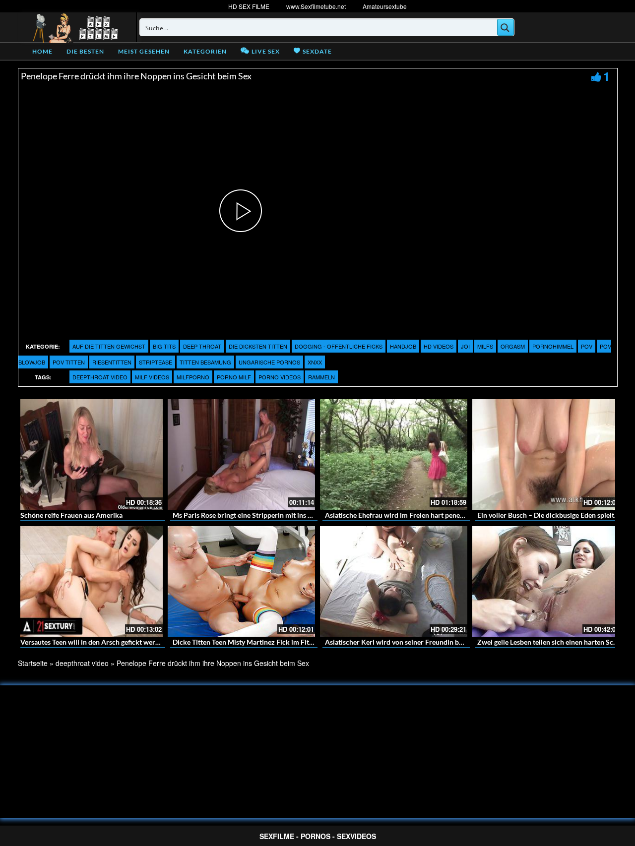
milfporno (193, 377)
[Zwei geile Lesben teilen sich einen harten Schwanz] (546, 581)
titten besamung (205, 362)
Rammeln (321, 377)
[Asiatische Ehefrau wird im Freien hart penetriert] (393, 454)
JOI (465, 346)
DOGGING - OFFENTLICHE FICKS (338, 346)
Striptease (155, 362)
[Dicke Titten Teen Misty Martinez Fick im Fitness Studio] (241, 581)
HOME (42, 51)
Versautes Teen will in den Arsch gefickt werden (93, 642)
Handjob (403, 346)
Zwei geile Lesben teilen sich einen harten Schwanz (555, 642)
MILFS (485, 346)
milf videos (152, 377)
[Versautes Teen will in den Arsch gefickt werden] (89, 581)
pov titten (69, 362)
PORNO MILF (234, 377)
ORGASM (513, 346)
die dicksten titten (258, 346)
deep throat (202, 346)
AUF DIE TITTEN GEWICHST (108, 346)
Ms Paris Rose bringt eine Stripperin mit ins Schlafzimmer (262, 515)
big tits (164, 346)
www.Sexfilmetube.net (316, 6)
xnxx (315, 362)
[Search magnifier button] (505, 27)
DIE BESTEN (85, 51)
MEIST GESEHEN (144, 51)
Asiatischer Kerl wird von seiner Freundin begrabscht (407, 642)
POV (586, 346)
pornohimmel (552, 346)
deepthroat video (99, 377)
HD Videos (438, 346)
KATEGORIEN (205, 51)
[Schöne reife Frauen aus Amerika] (89, 454)
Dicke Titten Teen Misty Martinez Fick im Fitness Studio (258, 642)
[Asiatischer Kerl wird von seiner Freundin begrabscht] (393, 581)
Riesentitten (111, 362)
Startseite (33, 663)
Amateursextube (385, 6)
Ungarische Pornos (269, 362)
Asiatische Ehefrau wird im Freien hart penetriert (400, 515)
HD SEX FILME (248, 6)
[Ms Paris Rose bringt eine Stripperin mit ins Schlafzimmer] (241, 454)
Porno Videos (279, 377)
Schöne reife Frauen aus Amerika (71, 515)
